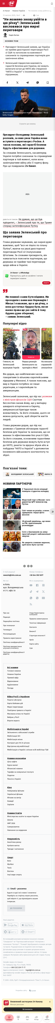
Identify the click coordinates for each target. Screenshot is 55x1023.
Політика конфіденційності (14, 642)
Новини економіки (16, 758)
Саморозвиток (13, 827)
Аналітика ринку (14, 842)
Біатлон (10, 871)
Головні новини (14, 671)
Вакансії (32, 631)
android (10, 925)
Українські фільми (15, 794)
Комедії (10, 801)
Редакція (6, 617)
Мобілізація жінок (15, 739)
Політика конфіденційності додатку (14, 653)
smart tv (10, 932)
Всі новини (12, 667)
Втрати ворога (13, 721)
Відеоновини (12, 681)
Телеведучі (7, 630)
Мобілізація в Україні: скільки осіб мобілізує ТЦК (27, 750)
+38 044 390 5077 (36, 575)
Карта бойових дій (15, 703)
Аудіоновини (12, 685)
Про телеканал (9, 625)
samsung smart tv (28, 932)
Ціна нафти (12, 762)
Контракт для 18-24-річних (18, 743)
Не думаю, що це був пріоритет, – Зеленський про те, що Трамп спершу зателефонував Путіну (27, 222)
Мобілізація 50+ (13, 736)
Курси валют (12, 765)
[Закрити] (50, 1002)
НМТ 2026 (11, 823)
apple (28, 925)
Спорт (10, 857)
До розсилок (16, 908)
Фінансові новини (15, 768)
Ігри (31, 648)
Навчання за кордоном (17, 830)
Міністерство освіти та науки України (23, 816)
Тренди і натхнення (15, 849)
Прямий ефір (12, 678)
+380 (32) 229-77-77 (17, 967)
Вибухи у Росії (13, 717)
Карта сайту (34, 644)
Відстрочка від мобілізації (18, 746)
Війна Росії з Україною (18, 696)
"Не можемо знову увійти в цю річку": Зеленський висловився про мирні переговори (40, 11)
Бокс (9, 861)
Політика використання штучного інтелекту (12, 647)
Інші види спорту (14, 875)
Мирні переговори (15, 707)
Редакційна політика (11, 621)
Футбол (10, 864)
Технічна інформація (37, 623)
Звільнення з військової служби (20, 733)
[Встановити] (27, 1006)
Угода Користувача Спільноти (36, 614)
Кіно (9, 787)
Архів (31, 640)
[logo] (11, 3)
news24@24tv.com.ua (12, 575)
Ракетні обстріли (14, 700)
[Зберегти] (47, 83)
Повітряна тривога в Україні (19, 710)
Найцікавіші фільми (15, 791)
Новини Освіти (14, 813)
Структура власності (37, 635)
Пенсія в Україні (14, 779)
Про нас (6, 613)
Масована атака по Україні (18, 714)
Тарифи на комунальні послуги (20, 772)
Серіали (10, 805)
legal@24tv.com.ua (33, 970)
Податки (10, 775)
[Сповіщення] (52, 3)
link (31, 585)
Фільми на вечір (14, 798)
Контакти (33, 627)
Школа (10, 820)
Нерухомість (13, 839)
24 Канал (6, 11)
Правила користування (12, 638)
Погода (10, 688)
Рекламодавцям (9, 634)
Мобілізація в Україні (18, 729)
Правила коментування (38, 619)
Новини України (18, 11)
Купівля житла (13, 845)
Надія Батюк (14, 35)
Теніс (9, 868)
